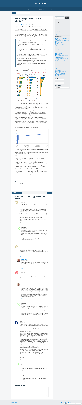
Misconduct (49, 192)
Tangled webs (57, 68)
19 (67, 27)
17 (63, 27)
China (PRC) (35, 7)
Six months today (58, 70)
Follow (67, 17)
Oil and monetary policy (59, 43)
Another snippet (58, 69)
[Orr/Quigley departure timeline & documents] (70, 403)
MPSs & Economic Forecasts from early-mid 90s (45, 7)
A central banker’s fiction (59, 42)
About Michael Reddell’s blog (21, 7)
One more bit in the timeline (60, 73)
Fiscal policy (30, 24)
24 (63, 29)
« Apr (56, 34)
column (43, 26)
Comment (45, 395)
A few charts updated (58, 51)
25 (65, 29)
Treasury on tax (57, 54)
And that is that (57, 45)
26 (67, 29)
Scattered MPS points (58, 52)
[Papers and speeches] (62, 403)
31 (63, 31)
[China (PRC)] (63, 403)
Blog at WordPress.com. (14, 402)
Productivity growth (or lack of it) (60, 50)
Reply (20, 224)
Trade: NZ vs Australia (58, 53)
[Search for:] (59, 82)
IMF (33, 24)
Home (14, 7)
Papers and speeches (31, 9)
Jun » (58, 34)
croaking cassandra (41, 3)
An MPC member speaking (59, 57)
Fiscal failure (57, 46)
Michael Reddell (24, 24)
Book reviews (29, 7)
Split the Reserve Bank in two (17, 192)
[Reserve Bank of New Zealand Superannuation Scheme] (67, 403)
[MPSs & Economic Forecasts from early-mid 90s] (69, 403)
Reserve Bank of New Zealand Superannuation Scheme (45, 9)
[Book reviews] (65, 403)
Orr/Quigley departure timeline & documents (61, 7)
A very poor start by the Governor (60, 44)
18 (65, 27)
